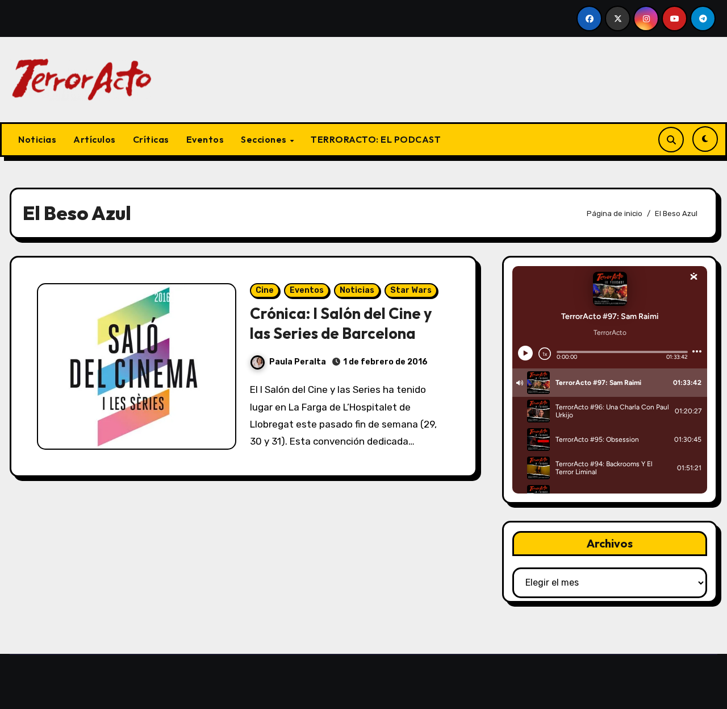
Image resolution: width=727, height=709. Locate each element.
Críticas (151, 139)
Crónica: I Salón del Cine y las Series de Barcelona (341, 323)
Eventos (205, 139)
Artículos (94, 139)
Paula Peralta (297, 362)
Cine (265, 290)
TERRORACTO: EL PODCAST (376, 139)
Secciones (265, 139)
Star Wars (411, 290)
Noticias (37, 139)
